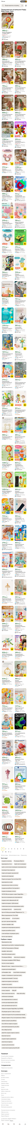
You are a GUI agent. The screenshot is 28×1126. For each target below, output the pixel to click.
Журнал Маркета (5, 1116)
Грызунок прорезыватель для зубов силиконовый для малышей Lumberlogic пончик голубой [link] (7, 249)
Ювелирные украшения (6, 1107)
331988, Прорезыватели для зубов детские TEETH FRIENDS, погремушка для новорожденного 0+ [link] (7, 141)
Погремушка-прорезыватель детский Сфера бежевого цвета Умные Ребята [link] (20, 141)
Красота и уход (4, 1089)
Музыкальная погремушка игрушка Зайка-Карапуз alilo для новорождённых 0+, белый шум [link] (7, 328)
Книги (2, 1095)
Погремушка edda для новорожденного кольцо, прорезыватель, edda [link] (7, 437)
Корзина (19, 1124)
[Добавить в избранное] (12, 14)
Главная (3, 1124)
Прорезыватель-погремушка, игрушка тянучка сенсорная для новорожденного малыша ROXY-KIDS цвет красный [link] (20, 626)
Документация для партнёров (8, 1060)
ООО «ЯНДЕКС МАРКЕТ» (10, 1118)
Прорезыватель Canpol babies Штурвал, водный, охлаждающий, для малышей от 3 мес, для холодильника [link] (20, 786)
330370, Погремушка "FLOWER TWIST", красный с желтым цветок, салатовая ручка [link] (7, 33)
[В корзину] (12, 27)
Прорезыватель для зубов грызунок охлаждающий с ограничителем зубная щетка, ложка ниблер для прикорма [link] (20, 545)
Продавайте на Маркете (6, 1058)
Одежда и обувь (5, 1083)
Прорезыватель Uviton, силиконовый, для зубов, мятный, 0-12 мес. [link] (20, 599)
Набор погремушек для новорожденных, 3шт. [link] (20, 383)
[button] (26, 6)
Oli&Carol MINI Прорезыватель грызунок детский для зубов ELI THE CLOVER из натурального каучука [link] (7, 813)
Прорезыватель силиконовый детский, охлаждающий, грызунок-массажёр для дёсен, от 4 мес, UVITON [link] (20, 572)
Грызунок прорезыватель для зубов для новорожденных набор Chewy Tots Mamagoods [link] (20, 492)
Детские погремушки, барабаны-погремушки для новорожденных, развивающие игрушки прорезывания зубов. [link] (7, 734)
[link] (6, 861)
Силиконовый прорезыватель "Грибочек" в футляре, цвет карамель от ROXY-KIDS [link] (20, 328)
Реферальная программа (6, 1067)
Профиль (25, 1124)
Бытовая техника (5, 1077)
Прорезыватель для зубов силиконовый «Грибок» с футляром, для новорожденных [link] (7, 599)
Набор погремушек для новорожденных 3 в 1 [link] (20, 301)
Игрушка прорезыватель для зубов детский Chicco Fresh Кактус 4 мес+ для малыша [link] (20, 275)
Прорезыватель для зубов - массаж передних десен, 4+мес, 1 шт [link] (20, 839)
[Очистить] (22, 5)
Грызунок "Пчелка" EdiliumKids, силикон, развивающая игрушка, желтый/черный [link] (20, 249)
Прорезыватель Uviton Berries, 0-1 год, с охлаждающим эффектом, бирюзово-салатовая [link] (20, 437)
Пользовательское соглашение (8, 1110)
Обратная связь (4, 1112)
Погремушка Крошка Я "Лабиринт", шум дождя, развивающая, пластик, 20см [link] (7, 572)
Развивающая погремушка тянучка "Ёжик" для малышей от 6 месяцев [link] (7, 518)
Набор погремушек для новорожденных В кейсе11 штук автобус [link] (7, 354)
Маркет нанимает (5, 1114)
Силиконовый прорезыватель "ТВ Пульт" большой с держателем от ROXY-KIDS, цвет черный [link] (20, 518)
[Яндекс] (11, 1120)
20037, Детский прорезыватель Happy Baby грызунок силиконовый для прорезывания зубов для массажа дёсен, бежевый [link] (7, 62)
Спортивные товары (5, 1099)
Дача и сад (3, 1093)
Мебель (3, 1075)
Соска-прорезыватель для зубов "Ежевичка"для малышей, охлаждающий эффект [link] (20, 734)
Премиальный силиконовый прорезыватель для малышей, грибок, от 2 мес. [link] (7, 301)
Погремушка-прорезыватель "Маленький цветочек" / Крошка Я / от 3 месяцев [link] (7, 786)
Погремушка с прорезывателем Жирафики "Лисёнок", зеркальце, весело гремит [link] (20, 465)
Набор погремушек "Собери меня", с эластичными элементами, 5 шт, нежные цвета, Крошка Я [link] (20, 223)
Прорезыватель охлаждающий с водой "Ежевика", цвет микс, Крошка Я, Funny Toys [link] (20, 196)
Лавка (8, 1124)
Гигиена (3, 1079)
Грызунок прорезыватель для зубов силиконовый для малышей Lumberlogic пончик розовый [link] (7, 169)
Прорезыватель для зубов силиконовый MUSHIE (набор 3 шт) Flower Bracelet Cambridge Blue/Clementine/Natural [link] (7, 839)
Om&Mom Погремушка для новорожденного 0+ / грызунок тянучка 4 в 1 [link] (7, 708)
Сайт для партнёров (5, 1062)
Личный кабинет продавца (7, 1056)
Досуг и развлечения (6, 1073)
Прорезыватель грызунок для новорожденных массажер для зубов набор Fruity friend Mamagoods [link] (6, 626)
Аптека (2, 1087)
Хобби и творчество (5, 1091)
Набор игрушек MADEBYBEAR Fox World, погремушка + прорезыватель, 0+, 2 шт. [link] (7, 760)
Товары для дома (5, 1085)
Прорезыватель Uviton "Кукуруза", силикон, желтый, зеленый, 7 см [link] (7, 410)
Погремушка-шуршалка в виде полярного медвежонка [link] (20, 813)
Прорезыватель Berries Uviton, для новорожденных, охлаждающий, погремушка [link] (7, 545)
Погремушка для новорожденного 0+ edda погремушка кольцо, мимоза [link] (6, 681)
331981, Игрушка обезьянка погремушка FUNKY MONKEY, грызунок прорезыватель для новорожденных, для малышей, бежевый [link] (7, 196)
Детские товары (5, 1105)
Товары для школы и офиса (7, 1097)
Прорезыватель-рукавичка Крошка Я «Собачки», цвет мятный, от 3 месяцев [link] (7, 382)
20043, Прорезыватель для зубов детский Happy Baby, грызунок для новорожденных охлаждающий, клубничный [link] (20, 62)
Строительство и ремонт (6, 1103)
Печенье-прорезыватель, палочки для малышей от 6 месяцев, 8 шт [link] (20, 681)
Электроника (4, 1081)
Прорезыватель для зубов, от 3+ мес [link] (19, 708)
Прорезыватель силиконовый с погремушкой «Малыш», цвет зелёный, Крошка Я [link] (19, 354)
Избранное (14, 1124)
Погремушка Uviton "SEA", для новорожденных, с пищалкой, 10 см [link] (19, 760)
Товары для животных (6, 1101)
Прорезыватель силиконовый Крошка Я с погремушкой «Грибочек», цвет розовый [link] (7, 223)
